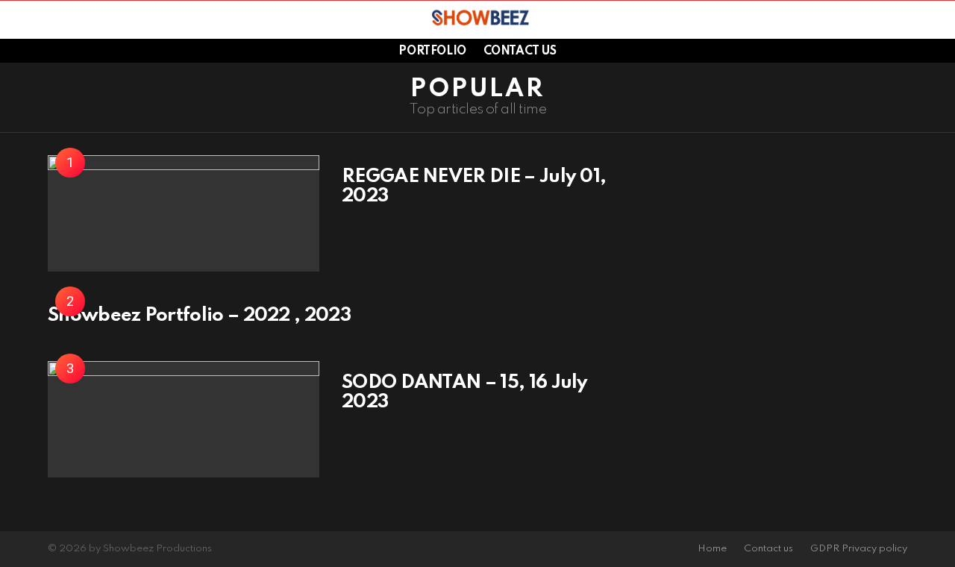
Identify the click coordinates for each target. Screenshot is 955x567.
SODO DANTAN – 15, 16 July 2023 (465, 392)
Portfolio (432, 51)
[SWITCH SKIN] (909, 19)
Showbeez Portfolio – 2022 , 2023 (199, 315)
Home (712, 549)
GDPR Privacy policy (858, 549)
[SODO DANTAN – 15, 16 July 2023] (183, 419)
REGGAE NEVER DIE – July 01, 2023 (474, 186)
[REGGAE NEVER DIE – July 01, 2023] (183, 213)
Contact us (520, 51)
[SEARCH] (51, 19)
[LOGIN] (935, 19)
